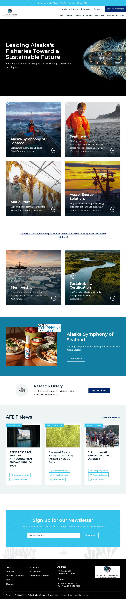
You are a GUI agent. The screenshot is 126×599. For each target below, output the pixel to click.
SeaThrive (99, 15)
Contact (86, 9)
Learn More (76, 358)
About (60, 15)
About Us (10, 571)
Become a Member (115, 9)
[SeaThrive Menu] (104, 15)
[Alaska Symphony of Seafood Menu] (92, 15)
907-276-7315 (71, 583)
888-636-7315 (73, 586)
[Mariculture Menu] (117, 15)
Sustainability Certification (81, 285)
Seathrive (78, 136)
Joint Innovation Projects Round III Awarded (100, 455)
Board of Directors (15, 575)
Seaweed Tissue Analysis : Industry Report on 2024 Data (61, 457)
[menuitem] (61, 15)
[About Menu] (63, 15)
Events (76, 9)
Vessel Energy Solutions (82, 197)
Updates (66, 9)
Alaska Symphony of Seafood (79, 15)
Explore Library (99, 390)
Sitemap (10, 584)
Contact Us (35, 571)
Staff (8, 580)
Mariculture (112, 15)
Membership (21, 287)
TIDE (122, 15)
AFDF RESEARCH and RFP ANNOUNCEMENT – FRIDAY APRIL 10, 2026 (22, 459)
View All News (109, 417)
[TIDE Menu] (124, 15)
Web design (68, 595)
